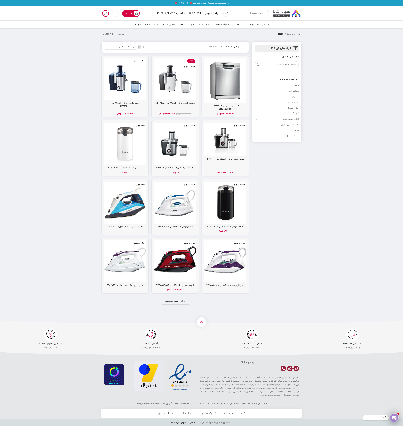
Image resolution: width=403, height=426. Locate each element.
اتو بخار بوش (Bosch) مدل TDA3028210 (125, 226)
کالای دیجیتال (292, 108)
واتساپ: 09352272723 (171, 13)
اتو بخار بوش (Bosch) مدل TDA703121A (125, 285)
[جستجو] (227, 13)
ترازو (297, 85)
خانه (299, 34)
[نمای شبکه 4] (139, 47)
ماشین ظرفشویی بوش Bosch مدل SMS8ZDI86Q (225, 107)
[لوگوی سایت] (286, 13)
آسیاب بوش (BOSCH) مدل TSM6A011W (125, 168)
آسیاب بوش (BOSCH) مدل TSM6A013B (225, 226)
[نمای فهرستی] (149, 47)
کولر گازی (294, 113)
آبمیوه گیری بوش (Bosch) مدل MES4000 (225, 159)
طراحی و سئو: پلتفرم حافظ (183, 422)
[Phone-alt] (283, 368)
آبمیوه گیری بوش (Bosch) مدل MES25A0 (175, 103)
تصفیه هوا (294, 91)
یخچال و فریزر (292, 136)
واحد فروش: (203, 13)
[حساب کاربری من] (106, 13)
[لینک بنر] (201, 3)
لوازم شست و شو (291, 119)
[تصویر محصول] (225, 80)
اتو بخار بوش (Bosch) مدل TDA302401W (175, 226)
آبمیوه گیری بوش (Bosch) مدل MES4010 (175, 168)
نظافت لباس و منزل (289, 125)
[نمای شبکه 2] (144, 47)
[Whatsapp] (290, 368)
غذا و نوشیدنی (292, 102)
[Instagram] (296, 368)
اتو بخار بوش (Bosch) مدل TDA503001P (175, 285)
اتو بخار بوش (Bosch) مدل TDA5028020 (225, 285)
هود (297, 130)
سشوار (295, 97)
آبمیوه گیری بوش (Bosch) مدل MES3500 (125, 105)
